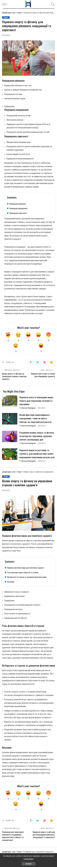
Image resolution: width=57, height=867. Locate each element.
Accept (28, 864)
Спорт (6, 17)
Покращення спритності (18, 213)
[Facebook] (30, 362)
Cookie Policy (28, 859)
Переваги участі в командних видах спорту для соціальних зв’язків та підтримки (36, 401)
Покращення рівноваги (17, 203)
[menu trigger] (5, 4)
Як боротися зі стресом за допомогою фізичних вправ (26, 577)
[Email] (51, 362)
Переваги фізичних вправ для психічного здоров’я (25, 567)
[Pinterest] (44, 362)
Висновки (10, 581)
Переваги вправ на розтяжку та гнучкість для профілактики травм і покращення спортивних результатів (37, 453)
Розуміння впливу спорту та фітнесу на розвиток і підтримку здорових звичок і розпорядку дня (36, 436)
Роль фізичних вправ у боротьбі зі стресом (22, 572)
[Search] (52, 4)
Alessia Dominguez (28, 408)
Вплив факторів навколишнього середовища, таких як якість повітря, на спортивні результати (35, 418)
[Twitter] (37, 362)
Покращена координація (18, 208)
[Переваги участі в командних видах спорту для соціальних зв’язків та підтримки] (9, 401)
